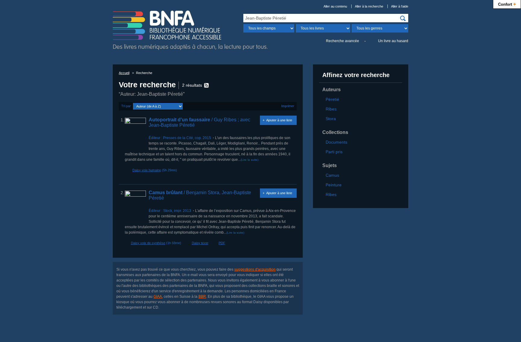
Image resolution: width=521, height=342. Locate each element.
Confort (507, 4)
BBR (202, 296)
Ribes (331, 109)
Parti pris (334, 151)
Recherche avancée (342, 41)
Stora (331, 118)
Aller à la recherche (369, 6)
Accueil (124, 73)
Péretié (332, 99)
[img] (403, 18)
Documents (336, 142)
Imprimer (287, 106)
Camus (332, 175)
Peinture (334, 184)
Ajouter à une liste (279, 120)
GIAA (157, 296)
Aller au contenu (335, 6)
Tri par (126, 106)
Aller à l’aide (399, 6)
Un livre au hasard (393, 41)
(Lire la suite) (249, 159)
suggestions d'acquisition (255, 269)
